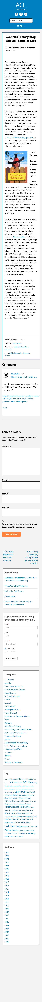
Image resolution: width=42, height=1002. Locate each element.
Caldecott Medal (25, 798)
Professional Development (15, 733)
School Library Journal (26, 830)
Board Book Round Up (14, 686)
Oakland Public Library (22, 822)
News (26, 347)
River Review (10, 596)
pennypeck (17, 343)
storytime (8, 752)
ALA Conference (10, 786)
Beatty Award (30, 792)
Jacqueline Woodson (22, 813)
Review (7, 739)
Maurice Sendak (25, 816)
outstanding (13, 826)
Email (5, 493)
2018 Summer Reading (11, 779)
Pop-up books (11, 830)
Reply (4, 407)
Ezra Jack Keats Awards (15, 810)
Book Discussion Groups (15, 689)
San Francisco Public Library (16, 743)
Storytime (8, 833)
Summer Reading (18, 833)
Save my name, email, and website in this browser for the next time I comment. (19, 525)
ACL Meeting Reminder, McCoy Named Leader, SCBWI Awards (31, 557)
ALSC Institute (25, 786)
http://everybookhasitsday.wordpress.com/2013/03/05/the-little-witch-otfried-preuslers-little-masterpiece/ (20, 398)
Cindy (6, 804)
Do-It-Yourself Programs (24, 804)
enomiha (15, 373)
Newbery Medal (10, 822)
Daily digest (10, 648)
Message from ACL (12, 709)
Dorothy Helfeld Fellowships (17, 806)
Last (6, 633)
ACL (21, 5)
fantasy (24, 810)
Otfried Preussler (15, 353)
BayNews (20, 791)
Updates (8, 755)
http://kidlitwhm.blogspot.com (20, 137)
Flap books (29, 810)
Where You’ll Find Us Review (16, 586)
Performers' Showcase (29, 826)
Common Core (12, 804)
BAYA (27, 789)
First (7, 624)
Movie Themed (11, 713)
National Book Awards (23, 819)
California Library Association (14, 801)
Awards (8, 683)
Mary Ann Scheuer (16, 816)
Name (5, 480)
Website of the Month (14, 762)
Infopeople (10, 813)
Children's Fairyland (30, 801)
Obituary (8, 349)
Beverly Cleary (9, 795)
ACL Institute (16, 782)
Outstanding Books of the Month (18, 729)
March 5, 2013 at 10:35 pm (24, 376)
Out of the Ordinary (13, 726)
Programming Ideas (13, 736)
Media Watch (19, 347)
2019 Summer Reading (25, 779)
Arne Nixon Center (20, 789)
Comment (6, 446)
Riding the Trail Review (14, 591)
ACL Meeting (30, 782)
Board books (18, 795)
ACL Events (9, 679)
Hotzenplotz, (18, 236)
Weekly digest (11, 651)
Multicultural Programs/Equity (18, 716)
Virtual (7, 759)
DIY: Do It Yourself (12, 696)
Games (7, 699)
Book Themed (10, 693)
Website (5, 507)
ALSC (18, 785)
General (8, 703)
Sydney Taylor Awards (16, 836)
